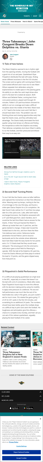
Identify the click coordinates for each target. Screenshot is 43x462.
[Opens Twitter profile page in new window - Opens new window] (11, 59)
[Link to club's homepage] (4, 15)
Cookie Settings (21, 446)
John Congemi (14, 54)
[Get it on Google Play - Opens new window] (28, 409)
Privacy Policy (13, 442)
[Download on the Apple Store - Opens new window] (14, 408)
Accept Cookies (21, 458)
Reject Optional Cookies (21, 452)
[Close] (40, 419)
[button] (21, 148)
